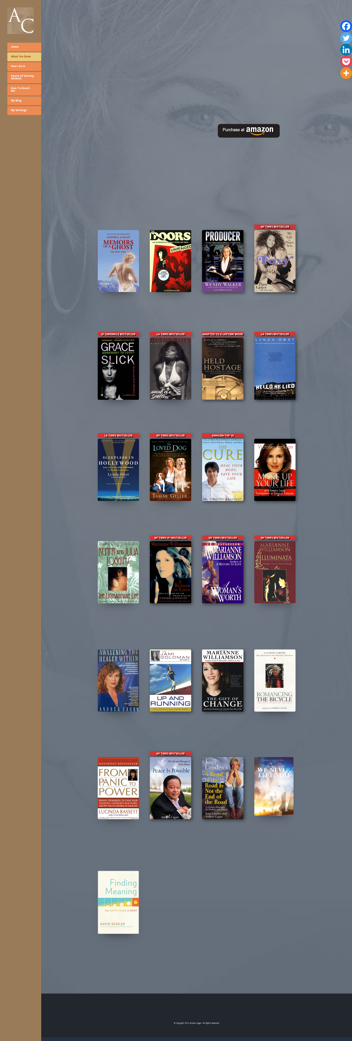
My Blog (16, 100)
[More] (346, 73)
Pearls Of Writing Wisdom (22, 77)
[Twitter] (346, 38)
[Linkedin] (346, 50)
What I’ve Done (21, 56)
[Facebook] (346, 26)
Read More (118, 312)
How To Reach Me (20, 89)
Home (15, 46)
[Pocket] (346, 61)
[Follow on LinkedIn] (208, 1010)
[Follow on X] (196, 1010)
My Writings (19, 110)
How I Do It (18, 66)
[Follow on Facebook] (185, 1010)
